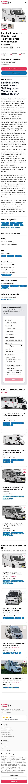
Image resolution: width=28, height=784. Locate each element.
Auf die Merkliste (15, 73)
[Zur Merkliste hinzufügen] (24, 397)
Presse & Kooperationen (7, 736)
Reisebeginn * (9, 343)
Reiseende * (8, 349)
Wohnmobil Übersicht (7, 730)
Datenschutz (4, 746)
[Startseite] (6, 2)
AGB (19, 372)
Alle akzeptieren (14, 781)
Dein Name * (8, 320)
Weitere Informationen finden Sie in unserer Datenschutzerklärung (13, 771)
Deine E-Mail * (9, 325)
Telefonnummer (9, 331)
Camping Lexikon (5, 734)
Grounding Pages (5, 750)
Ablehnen (14, 778)
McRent (4, 392)
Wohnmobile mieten (6, 728)
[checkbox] (5, 365)
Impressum (4, 744)
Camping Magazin (6, 732)
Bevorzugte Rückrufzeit (11, 337)
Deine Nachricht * (9, 354)
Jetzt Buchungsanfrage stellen (13, 69)
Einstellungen (14, 775)
